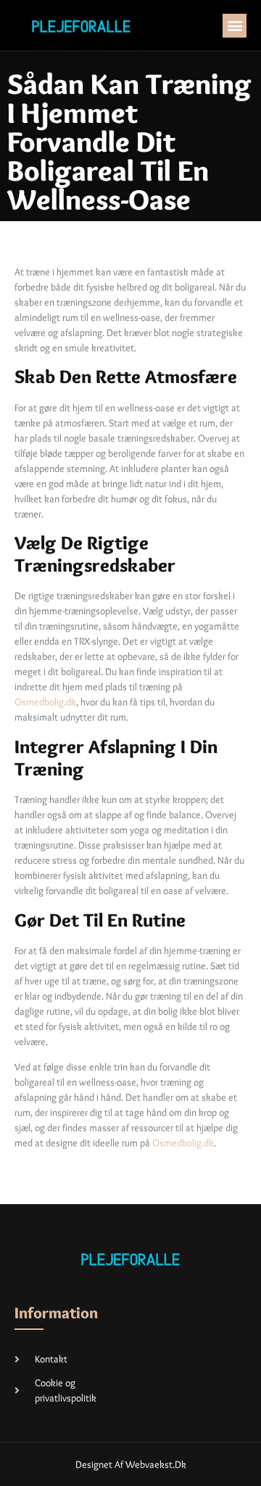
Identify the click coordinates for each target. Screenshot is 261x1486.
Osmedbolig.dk (45, 701)
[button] (234, 26)
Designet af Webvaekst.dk (130, 1464)
